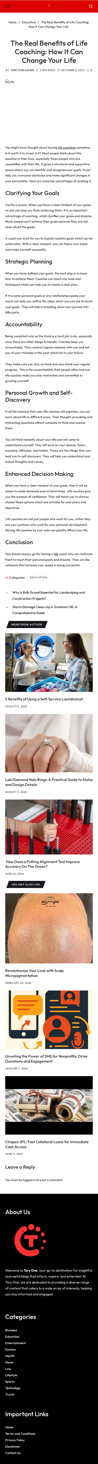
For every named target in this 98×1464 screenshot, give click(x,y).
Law (8, 1369)
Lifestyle (11, 1375)
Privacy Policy (15, 1440)
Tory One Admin (22, 70)
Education (38, 577)
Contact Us (13, 1453)
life (56, 554)
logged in (29, 1180)
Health (10, 1356)
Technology (12, 1388)
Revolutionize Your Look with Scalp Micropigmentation (34, 973)
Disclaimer (12, 1446)
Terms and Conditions (20, 1433)
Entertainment (15, 1343)
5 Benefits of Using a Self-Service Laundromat (44, 699)
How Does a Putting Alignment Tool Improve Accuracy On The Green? (42, 864)
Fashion (10, 1349)
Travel (9, 1394)
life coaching (67, 147)
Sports (10, 1381)
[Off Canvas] (7, 7)
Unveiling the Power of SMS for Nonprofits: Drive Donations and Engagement (46, 1059)
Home (9, 1362)
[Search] (91, 6)
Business (11, 1330)
